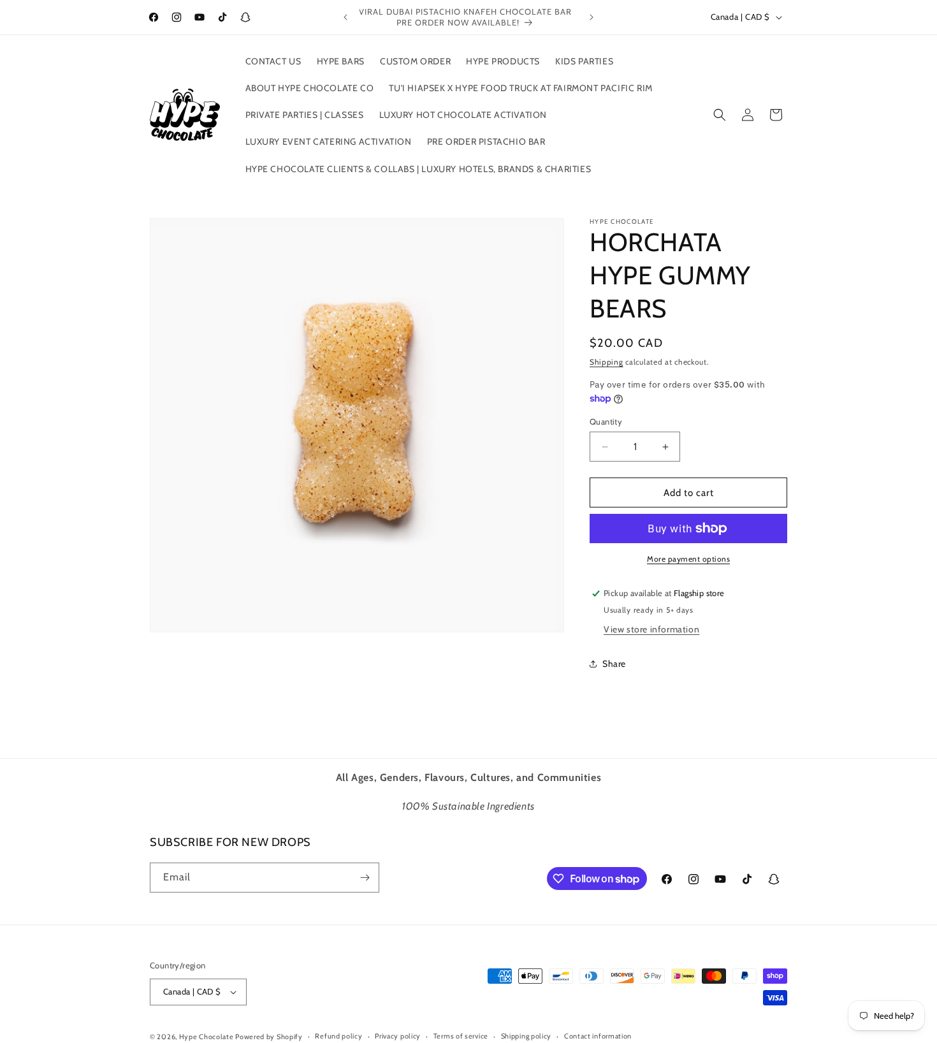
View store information (651, 629)
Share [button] (614, 663)
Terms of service (460, 1036)
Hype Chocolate (207, 1036)
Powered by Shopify (269, 1036)
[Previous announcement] (345, 17)
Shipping (606, 362)
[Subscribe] (365, 878)
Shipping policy (526, 1036)
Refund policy (338, 1036)
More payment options (688, 559)
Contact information (598, 1036)
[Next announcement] (591, 17)
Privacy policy (398, 1036)
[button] (720, 115)
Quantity (606, 421)
